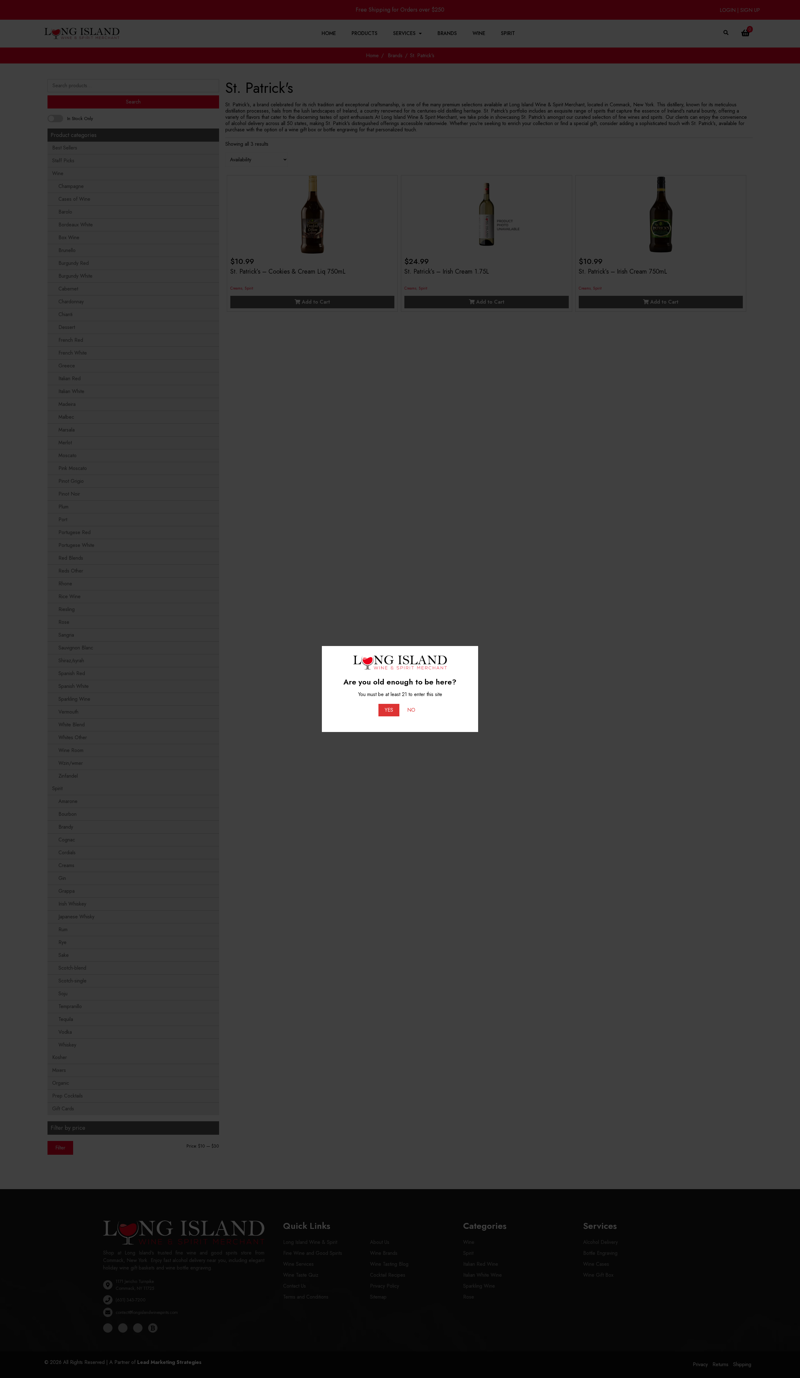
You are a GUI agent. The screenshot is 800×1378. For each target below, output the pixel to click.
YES (389, 710)
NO (411, 710)
